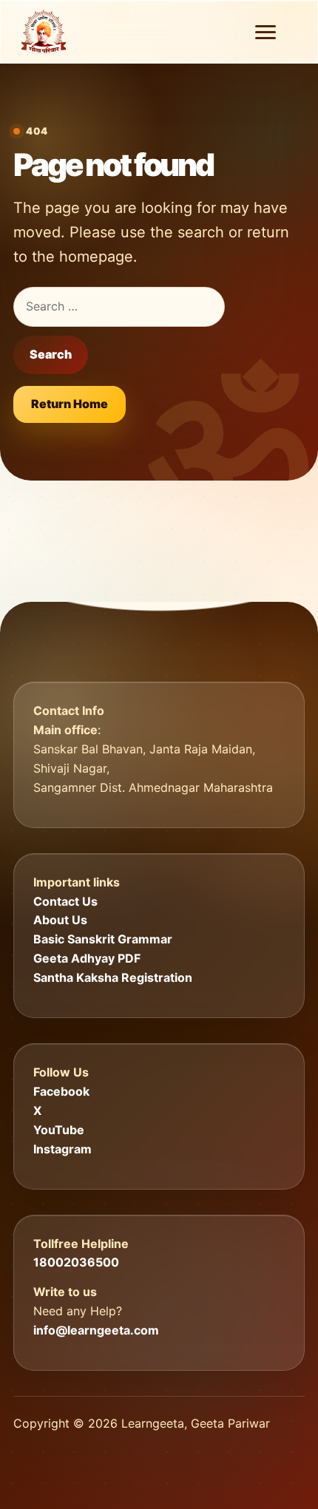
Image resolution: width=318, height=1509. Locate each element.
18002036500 (76, 1262)
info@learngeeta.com (96, 1330)
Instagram (62, 1149)
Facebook (61, 1091)
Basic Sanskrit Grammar (102, 939)
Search (51, 354)
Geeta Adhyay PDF (87, 958)
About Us (60, 919)
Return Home (69, 403)
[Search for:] (119, 307)
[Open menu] (265, 32)
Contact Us (65, 901)
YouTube (58, 1129)
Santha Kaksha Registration (112, 977)
